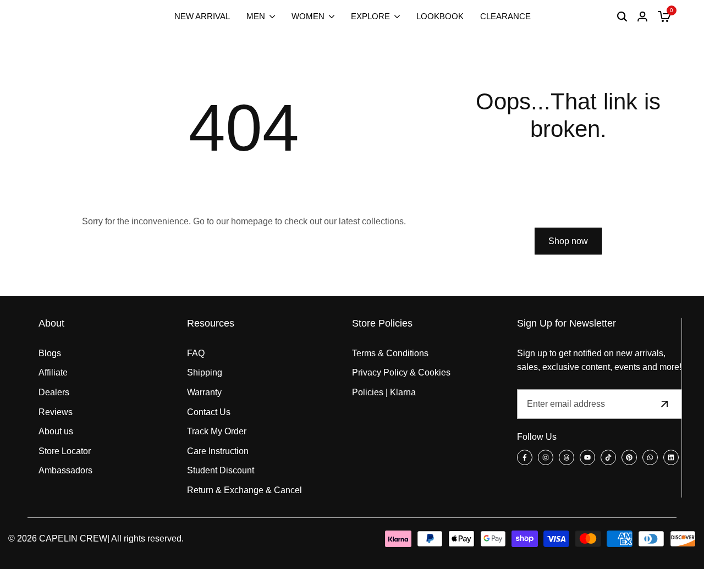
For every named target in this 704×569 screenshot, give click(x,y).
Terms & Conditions (390, 353)
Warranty (204, 392)
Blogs (49, 353)
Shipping (204, 372)
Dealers (53, 392)
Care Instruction (218, 451)
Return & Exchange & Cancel (244, 490)
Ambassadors (65, 470)
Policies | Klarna (384, 392)
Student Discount (220, 470)
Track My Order (216, 431)
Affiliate (53, 372)
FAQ (196, 353)
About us (55, 431)
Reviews (55, 412)
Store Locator (64, 451)
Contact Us (208, 412)
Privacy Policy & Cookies (401, 372)
